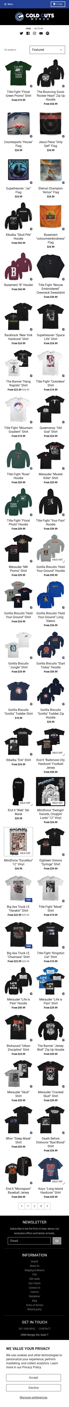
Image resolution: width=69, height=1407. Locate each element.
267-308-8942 (27, 1328)
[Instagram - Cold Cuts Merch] (34, 33)
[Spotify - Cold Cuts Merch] (47, 33)
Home (28, 28)
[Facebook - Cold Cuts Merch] (27, 33)
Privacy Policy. (32, 1367)
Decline (34, 1388)
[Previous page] (22, 1206)
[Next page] (47, 1206)
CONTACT (45, 1328)
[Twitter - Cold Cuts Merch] (21, 33)
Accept (33, 1377)
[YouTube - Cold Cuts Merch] (41, 33)
